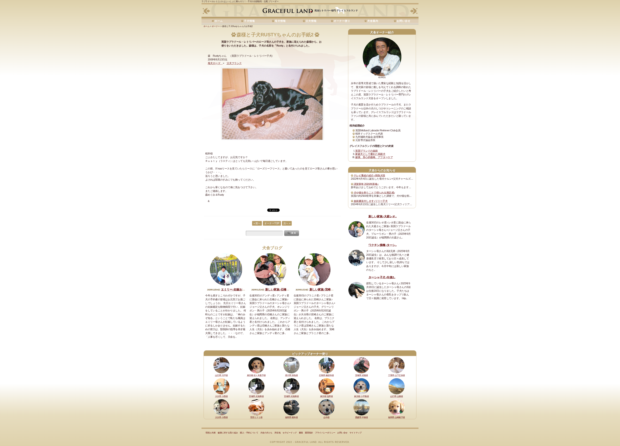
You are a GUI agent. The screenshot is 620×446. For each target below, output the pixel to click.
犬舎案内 (372, 21)
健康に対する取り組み (228, 432)
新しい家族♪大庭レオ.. (382, 216)
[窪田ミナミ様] (256, 407)
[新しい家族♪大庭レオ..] (356, 229)
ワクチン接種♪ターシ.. (382, 245)
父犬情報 (311, 21)
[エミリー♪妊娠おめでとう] (226, 269)
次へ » (286, 223)
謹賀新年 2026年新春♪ (366, 184)
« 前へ (256, 223)
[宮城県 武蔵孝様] (256, 386)
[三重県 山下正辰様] (396, 365)
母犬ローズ (215, 63)
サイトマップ (356, 432)
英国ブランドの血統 (366, 150)
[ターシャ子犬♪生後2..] (356, 290)
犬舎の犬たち (266, 432)
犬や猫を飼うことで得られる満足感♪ (374, 192)
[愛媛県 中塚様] (361, 407)
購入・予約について (249, 432)
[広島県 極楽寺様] (326, 365)
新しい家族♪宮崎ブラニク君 (327, 289)
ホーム (219, 21)
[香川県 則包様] (291, 365)
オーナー (216, 26)
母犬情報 (280, 21)
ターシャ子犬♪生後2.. (381, 277)
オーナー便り (342, 21)
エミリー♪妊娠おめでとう (237, 289)
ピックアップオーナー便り (310, 354)
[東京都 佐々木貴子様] (256, 365)
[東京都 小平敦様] (361, 386)
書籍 (301, 432)
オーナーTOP (271, 223)
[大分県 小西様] (221, 386)
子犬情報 (249, 21)
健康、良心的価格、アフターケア (374, 157)
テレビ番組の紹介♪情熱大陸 (369, 175)
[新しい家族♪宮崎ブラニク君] (314, 269)
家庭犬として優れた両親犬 (370, 154)
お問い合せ (403, 21)
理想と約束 (211, 432)
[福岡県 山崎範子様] (396, 407)
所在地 (277, 432)
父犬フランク (234, 63)
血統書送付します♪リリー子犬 (371, 201)
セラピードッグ (290, 432)
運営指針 (309, 432)
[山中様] (326, 407)
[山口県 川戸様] (221, 365)
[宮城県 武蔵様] (361, 365)
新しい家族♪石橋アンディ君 (283, 289)
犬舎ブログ (272, 248)
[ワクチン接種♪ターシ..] (356, 258)
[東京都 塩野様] (326, 386)
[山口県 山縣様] (396, 386)
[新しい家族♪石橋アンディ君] (270, 269)
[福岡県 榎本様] (291, 407)
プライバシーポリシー (325, 432)
